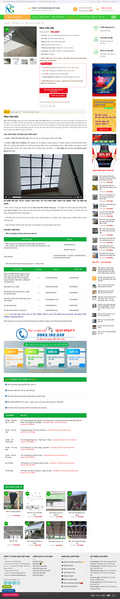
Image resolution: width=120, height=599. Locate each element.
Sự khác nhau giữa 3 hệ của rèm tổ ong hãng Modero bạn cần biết (107, 278)
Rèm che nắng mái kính (13, 511)
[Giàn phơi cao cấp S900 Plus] (34, 500)
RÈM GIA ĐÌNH (44, 17)
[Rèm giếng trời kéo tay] (55, 530)
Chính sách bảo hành (39, 573)
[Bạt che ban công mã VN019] (55, 501)
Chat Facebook (9, 591)
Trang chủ (35, 17)
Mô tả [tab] (7, 112)
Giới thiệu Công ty (38, 561)
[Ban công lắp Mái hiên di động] (34, 530)
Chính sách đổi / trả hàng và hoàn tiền (27, 1)
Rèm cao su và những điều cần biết (106, 320)
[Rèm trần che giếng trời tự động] (77, 501)
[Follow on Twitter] (113, 1)
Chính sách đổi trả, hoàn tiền (41, 570)
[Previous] (6, 42)
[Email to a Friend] (47, 106)
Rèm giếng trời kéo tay (56, 541)
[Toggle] (86, 566)
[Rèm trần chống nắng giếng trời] (77, 530)
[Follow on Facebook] (110, 1)
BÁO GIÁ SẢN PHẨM (85, 8)
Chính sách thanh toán (40, 568)
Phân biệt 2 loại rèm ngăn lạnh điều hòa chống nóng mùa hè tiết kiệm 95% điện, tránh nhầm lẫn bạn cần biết (106, 270)
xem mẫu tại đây (69, 71)
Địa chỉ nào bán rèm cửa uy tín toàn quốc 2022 (106, 314)
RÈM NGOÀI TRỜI (72, 17)
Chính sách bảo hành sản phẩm (47, 1)
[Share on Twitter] (44, 106)
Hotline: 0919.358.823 (11, 595)
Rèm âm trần (13, 541)
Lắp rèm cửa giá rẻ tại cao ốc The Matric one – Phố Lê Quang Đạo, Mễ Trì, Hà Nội (107, 298)
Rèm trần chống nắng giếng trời (77, 542)
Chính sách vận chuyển (40, 566)
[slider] (42, 197)
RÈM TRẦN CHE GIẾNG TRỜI (34, 23)
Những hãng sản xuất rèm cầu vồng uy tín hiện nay (106, 291)
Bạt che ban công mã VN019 (55, 514)
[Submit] (114, 17)
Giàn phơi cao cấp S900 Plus (34, 514)
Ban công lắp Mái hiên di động (34, 542)
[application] (43, 176)
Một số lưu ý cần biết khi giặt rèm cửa (107, 332)
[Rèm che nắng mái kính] (13, 500)
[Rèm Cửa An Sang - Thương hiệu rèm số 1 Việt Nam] (14, 9)
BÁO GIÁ (94, 17)
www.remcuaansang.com (18, 575)
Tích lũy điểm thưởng (9, 1)
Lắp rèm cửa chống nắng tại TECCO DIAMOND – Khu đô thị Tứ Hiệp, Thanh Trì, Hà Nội (106, 307)
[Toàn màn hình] (81, 197)
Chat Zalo (7, 586)
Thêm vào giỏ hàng (58, 95)
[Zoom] (6, 54)
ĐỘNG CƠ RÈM (85, 17)
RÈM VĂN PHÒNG (58, 17)
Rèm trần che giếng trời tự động (77, 514)
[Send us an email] (115, 1)
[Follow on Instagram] (111, 1)
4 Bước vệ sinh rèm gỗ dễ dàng (106, 326)
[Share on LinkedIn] (53, 106)
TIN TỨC (101, 17)
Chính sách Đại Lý (38, 575)
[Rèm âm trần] (13, 530)
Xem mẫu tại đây (73, 67)
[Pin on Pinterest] (50, 106)
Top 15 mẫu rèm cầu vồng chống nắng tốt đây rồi (106, 285)
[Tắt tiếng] (78, 197)
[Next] (33, 42)
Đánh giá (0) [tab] (15, 112)
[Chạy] (6, 197)
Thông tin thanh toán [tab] (30, 112)
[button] (43, 176)
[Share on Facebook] (41, 106)
